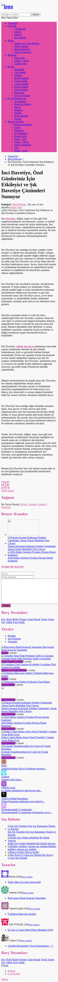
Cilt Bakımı (20, 29)
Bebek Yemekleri (23, 124)
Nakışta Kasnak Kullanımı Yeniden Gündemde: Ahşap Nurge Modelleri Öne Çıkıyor (32, 547)
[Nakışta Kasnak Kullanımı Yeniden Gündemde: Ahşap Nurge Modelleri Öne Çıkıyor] (32, 543)
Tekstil (17, 118)
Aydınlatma (20, 101)
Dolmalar (19, 130)
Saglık (19, 661)
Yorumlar (12, 641)
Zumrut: (11, 778)
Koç (3, 619)
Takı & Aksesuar (22, 52)
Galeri (4, 679)
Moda (11, 40)
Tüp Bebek (20, 72)
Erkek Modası (21, 46)
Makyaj (18, 34)
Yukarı (4, 979)
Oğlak (9, 622)
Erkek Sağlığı (21, 89)
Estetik (17, 31)
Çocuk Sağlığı (21, 84)
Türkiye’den (20, 63)
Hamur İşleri (20, 136)
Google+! (42, 504)
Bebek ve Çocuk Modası (26, 43)
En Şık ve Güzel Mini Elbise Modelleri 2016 (30, 930)
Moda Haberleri (22, 49)
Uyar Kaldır (14, 973)
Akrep (51, 619)
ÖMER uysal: (21, 789)
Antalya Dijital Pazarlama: (23, 800)
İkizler (15, 619)
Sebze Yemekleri (22, 144)
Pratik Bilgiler (21, 115)
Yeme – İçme (21, 150)
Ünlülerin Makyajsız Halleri (22, 914)
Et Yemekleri (20, 133)
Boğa (9, 619)
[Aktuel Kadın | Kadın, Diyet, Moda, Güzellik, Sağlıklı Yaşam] (7, 6)
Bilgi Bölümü (15, 159)
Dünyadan (19, 58)
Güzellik (12, 26)
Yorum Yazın (15, 207)
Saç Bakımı (20, 37)
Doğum (18, 75)
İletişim (11, 970)
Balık (22, 622)
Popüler (12, 635)
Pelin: (23, 767)
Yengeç (23, 619)
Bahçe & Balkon (22, 104)
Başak (37, 619)
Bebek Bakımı (21, 78)
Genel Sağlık (20, 81)
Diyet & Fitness (22, 95)
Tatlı (16, 147)
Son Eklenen (14, 638)
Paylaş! (23, 504)
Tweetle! (32, 504)
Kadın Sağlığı (21, 86)
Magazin (12, 55)
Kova (16, 622)
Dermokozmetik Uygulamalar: (26, 811)
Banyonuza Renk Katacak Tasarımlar (27, 898)
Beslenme (19, 92)
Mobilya (18, 110)
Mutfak (18, 113)
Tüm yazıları (7, 490)
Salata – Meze (21, 142)
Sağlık (11, 66)
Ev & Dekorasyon (17, 98)
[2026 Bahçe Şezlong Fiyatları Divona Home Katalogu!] (32, 555)
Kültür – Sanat (21, 60)
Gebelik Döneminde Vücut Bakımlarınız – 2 (30, 945)
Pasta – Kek (20, 139)
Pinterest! (6, 507)
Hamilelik (19, 69)
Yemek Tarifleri (16, 121)
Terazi (44, 619)
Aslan (30, 619)
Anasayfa (12, 23)
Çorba (17, 127)
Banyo (17, 107)
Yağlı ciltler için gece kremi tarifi (24, 882)
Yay (3, 622)
